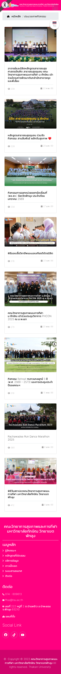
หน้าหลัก (16, 16)
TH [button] (54, 25)
